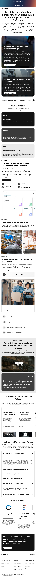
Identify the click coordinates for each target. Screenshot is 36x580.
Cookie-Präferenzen (5, 574)
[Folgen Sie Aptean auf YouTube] (33, 554)
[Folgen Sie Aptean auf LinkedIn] (32, 554)
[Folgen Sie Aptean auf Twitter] (30, 554)
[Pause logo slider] (33, 100)
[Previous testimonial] (29, 375)
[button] (11, 242)
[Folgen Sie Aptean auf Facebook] (28, 554)
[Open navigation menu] (2, 9)
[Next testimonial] (32, 375)
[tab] (18, 274)
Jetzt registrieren (18, 5)
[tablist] (18, 303)
